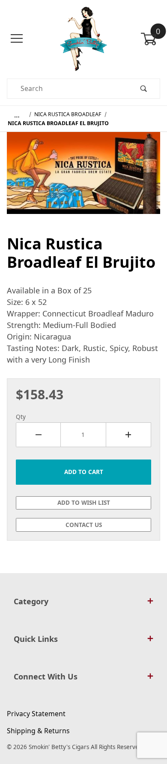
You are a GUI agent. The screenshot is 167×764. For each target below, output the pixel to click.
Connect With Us (46, 676)
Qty (21, 417)
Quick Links (36, 639)
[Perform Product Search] (143, 88)
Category (31, 601)
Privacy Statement (36, 713)
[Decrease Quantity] (38, 434)
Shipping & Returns (38, 730)
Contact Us (84, 525)
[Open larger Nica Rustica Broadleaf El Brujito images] (83, 179)
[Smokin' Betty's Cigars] (83, 38)
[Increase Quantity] (128, 434)
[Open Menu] (17, 38)
